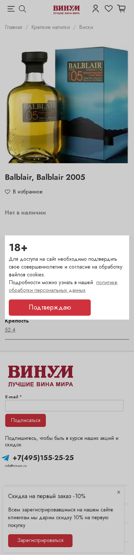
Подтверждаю (50, 307)
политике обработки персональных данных (63, 286)
